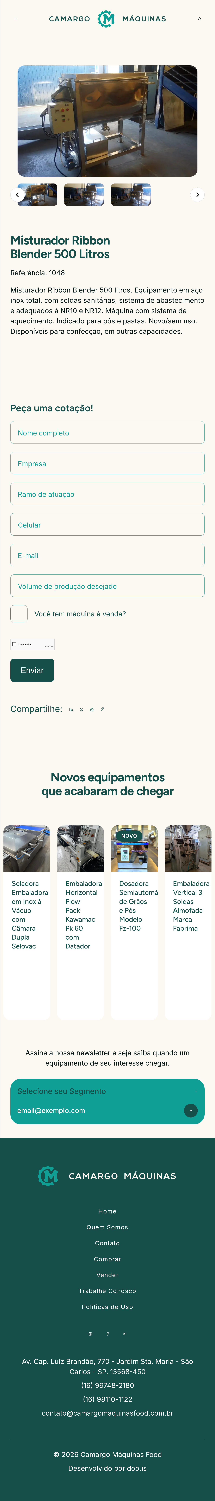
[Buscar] (199, 19)
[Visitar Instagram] (90, 1334)
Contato (107, 1243)
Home (107, 1211)
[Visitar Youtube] (125, 1334)
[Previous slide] (17, 194)
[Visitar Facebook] (107, 1334)
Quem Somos (107, 1227)
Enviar (32, 670)
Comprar (107, 1259)
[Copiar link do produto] (102, 709)
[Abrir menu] (15, 19)
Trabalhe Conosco (107, 1291)
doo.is (137, 1468)
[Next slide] (197, 194)
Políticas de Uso (107, 1306)
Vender (107, 1275)
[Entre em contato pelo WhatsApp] (92, 709)
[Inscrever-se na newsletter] (191, 1110)
